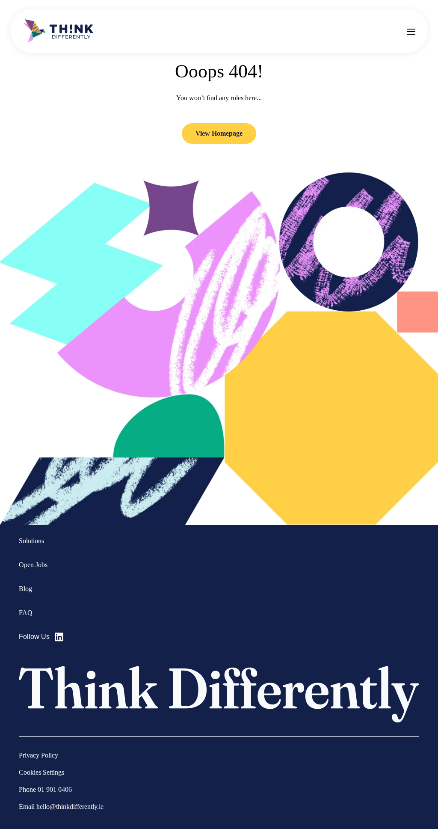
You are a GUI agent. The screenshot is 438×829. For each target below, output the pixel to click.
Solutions (31, 540)
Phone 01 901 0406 (45, 789)
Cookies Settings (41, 772)
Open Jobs (33, 564)
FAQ (26, 612)
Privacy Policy (38, 755)
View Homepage (219, 133)
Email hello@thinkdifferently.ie (61, 806)
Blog (25, 588)
